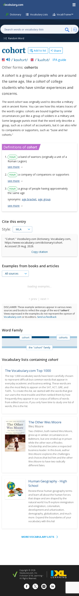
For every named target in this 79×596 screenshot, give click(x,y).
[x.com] (35, 587)
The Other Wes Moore (44, 422)
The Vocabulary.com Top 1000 (28, 370)
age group (44, 199)
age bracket (29, 199)
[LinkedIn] (52, 587)
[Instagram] (44, 587)
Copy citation (39, 252)
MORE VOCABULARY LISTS (37, 537)
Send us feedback (46, 317)
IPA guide (59, 60)
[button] (74, 5)
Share (57, 50)
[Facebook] (27, 587)
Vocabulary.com (12, 317)
